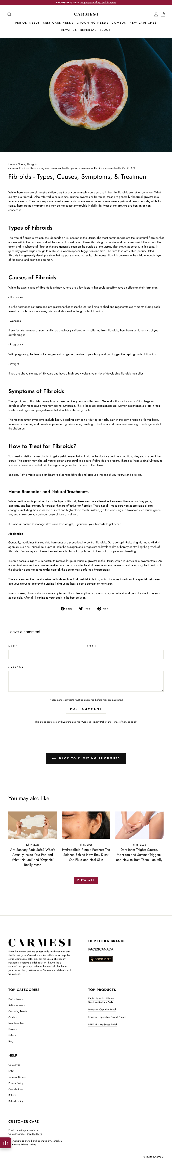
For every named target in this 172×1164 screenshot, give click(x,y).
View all (86, 880)
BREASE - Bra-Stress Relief (102, 1024)
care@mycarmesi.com (27, 1130)
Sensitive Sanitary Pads (100, 1002)
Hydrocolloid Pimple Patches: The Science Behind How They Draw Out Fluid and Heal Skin (86, 854)
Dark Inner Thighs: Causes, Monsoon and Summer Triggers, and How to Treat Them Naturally (139, 854)
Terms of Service (121, 721)
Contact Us (14, 1065)
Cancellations (15, 1089)
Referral (88, 30)
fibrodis (34, 168)
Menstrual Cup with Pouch (102, 1009)
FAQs (11, 1071)
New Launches (143, 23)
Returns (12, 1095)
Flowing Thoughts (27, 164)
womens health (113, 168)
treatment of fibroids (91, 168)
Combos (119, 23)
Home (11, 164)
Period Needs (27, 23)
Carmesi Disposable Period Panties (107, 1017)
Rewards (69, 30)
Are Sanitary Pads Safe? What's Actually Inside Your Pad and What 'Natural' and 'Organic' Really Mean (32, 857)
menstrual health (60, 168)
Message (16, 666)
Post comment (86, 709)
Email (92, 646)
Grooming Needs (92, 23)
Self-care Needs (58, 23)
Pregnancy (16, 344)
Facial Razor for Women (101, 998)
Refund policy (15, 1101)
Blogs (105, 30)
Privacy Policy (99, 721)
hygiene (45, 168)
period (74, 168)
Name (13, 646)
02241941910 (34, 1134)
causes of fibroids (17, 168)
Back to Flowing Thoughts (89, 758)
